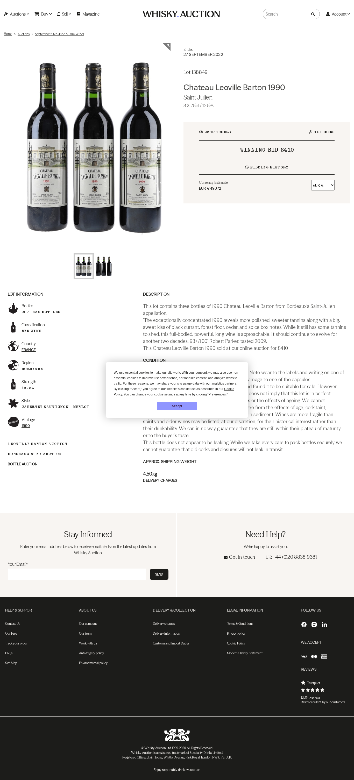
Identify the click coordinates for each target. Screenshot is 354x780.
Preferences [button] (217, 394)
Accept (177, 406)
